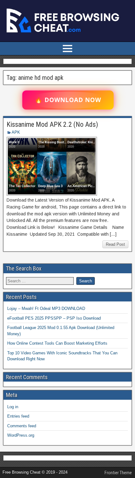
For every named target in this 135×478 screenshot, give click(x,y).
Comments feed (21, 426)
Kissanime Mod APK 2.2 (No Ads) (52, 124)
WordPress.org (20, 435)
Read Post (115, 244)
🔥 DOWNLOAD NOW (68, 100)
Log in (12, 406)
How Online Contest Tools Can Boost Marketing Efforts (57, 343)
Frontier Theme (118, 472)
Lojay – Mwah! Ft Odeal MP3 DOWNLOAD (46, 308)
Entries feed (18, 416)
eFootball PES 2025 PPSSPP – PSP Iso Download (54, 318)
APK (16, 132)
